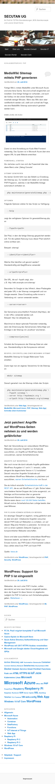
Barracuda (37, 662)
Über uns (16, 49)
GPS (10, 673)
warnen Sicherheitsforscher (26, 479)
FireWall (37, 669)
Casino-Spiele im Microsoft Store (18, 636)
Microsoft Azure (19, 408)
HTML (16, 673)
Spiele (31, 693)
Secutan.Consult (30, 49)
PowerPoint (8, 689)
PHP (28, 408)
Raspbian (7, 693)
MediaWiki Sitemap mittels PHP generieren (20, 75)
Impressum (9, 758)
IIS (46, 604)
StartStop (42, 693)
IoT (33, 673)
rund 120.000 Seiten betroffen (33, 500)
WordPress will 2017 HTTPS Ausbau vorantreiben (25, 645)
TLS (13, 697)
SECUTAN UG (15, 16)
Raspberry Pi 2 (13, 739)
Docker (8, 668)
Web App (22, 405)
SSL (36, 692)
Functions (46, 669)
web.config (31, 696)
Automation (28, 662)
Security (7, 560)
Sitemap (34, 408)
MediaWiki (8, 408)
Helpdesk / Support (12, 755)
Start (6, 49)
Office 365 (39, 684)
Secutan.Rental (11, 54)
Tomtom (18, 697)
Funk (6, 673)
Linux (18, 677)
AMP (21, 662)
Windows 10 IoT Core (15, 701)
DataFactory (12, 724)
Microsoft (26, 677)
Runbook (15, 693)
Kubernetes (9, 677)
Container (45, 662)
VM (23, 696)
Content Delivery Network (13, 666)
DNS (47, 666)
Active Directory (11, 662)
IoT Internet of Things (16, 730)
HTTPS (23, 673)
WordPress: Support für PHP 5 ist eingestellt (21, 573)
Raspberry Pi (34, 688)
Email (30, 669)
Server (26, 693)
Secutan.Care (26, 54)
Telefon (7, 697)
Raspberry (18, 688)
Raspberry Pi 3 (13, 742)
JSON (38, 673)
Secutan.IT (44, 49)
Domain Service (19, 669)
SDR (21, 692)
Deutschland (40, 666)
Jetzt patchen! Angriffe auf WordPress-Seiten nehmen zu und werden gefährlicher (21, 429)
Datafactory (29, 665)
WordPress (23, 557)
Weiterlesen (16, 598)
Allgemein (8, 712)
